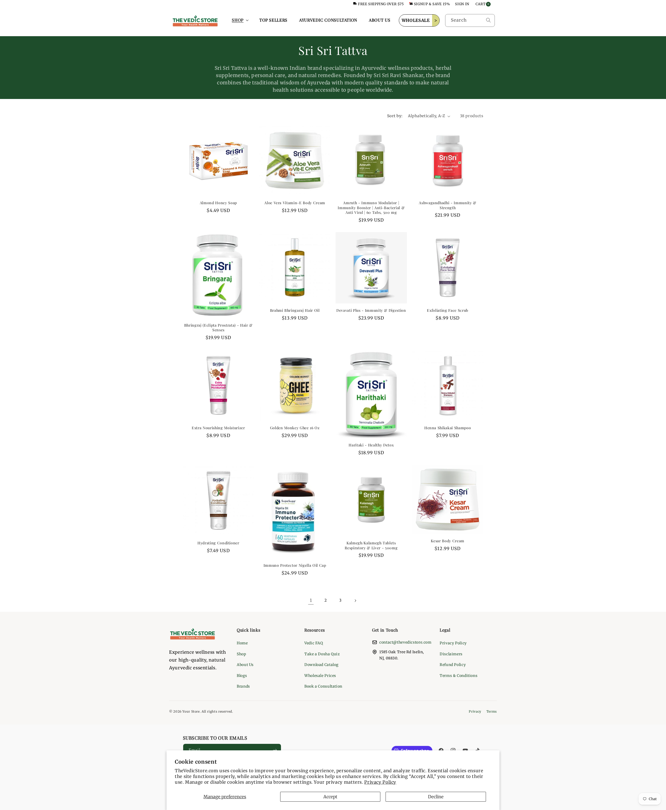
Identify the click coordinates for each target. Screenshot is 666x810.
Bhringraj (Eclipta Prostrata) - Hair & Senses (218, 327)
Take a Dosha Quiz (322, 654)
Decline (436, 797)
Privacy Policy (380, 782)
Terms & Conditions (458, 675)
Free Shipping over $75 (381, 4)
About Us (245, 664)
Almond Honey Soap (218, 203)
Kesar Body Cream (447, 541)
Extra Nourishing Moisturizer (218, 428)
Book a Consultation (323, 686)
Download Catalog (321, 664)
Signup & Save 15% (432, 4)
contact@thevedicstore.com (405, 642)
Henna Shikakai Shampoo (447, 428)
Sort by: (394, 116)
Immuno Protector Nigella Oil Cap (295, 565)
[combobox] (470, 20)
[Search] (488, 20)
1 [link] (311, 600)
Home (242, 643)
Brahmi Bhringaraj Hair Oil (295, 310)
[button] (240, 20)
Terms (491, 711)
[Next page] (355, 601)
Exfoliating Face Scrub (447, 310)
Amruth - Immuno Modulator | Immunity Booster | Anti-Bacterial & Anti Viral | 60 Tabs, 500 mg (371, 208)
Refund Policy (453, 664)
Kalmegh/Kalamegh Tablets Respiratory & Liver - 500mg (371, 545)
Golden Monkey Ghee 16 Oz (295, 428)
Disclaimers (451, 654)
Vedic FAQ (313, 643)
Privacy (475, 711)
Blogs (242, 675)
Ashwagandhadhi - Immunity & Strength (447, 205)
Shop (241, 654)
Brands (243, 686)
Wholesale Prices (320, 675)
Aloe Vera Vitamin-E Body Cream (294, 203)
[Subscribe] (275, 750)
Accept (330, 797)
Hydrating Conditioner (218, 543)
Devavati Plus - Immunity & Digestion (371, 310)
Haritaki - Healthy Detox (371, 445)
